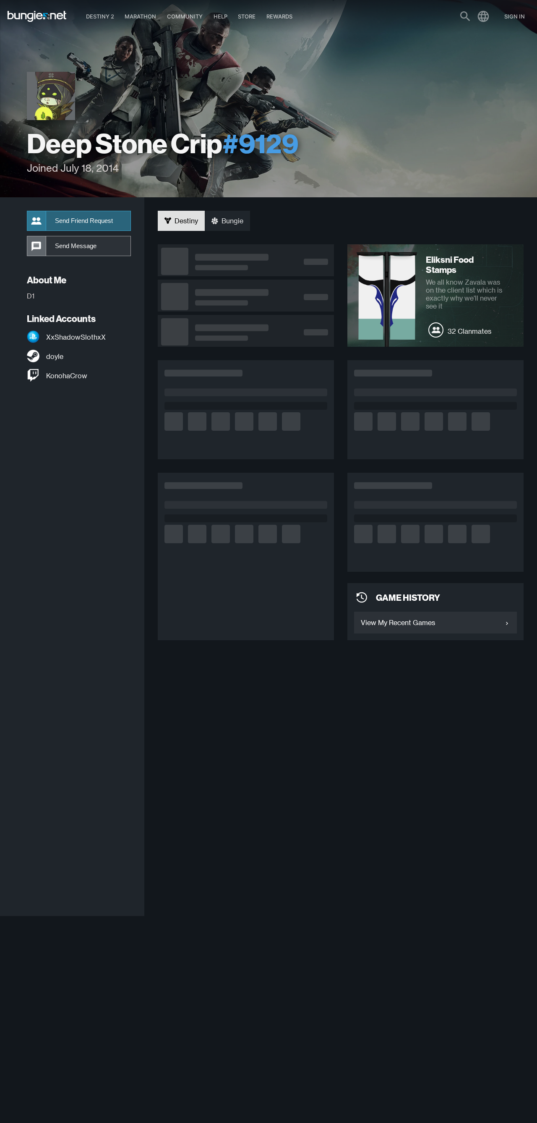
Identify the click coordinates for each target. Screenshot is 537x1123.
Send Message (75, 246)
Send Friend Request (84, 220)
